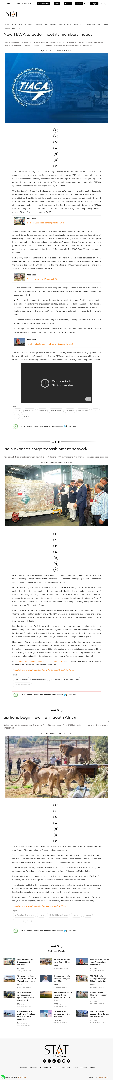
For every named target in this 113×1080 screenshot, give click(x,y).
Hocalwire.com (103, 1077)
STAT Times (20, 968)
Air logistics (42, 411)
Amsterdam (18, 921)
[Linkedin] (55, 148)
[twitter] (88, 3)
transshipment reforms (39, 679)
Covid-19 (95, 411)
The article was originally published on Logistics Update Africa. (39, 906)
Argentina (88, 915)
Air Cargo (15, 28)
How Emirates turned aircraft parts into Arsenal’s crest (50, 344)
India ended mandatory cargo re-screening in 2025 (40, 661)
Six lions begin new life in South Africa (43, 279)
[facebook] (84, 3)
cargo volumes (55, 679)
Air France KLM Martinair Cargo (24, 915)
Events (57, 4)
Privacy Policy (64, 1068)
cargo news (70, 411)
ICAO (16, 416)
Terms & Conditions (79, 1068)
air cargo (25, 679)
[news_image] (9, 961)
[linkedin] (54, 1061)
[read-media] (19, 223)
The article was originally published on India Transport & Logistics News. (43, 670)
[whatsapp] (55, 142)
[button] (56, 39)
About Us (23, 1068)
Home (7, 24)
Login (94, 4)
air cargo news (29, 411)
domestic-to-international (22, 685)
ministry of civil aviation (71, 679)
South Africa (76, 915)
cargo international (56, 411)
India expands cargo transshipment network (45, 223)
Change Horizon (83, 411)
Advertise (33, 1068)
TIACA (25, 416)
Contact (53, 1068)
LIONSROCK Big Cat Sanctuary (58, 915)
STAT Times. (22, 1077)
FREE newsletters (43, 4)
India (16, 679)
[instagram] (59, 1061)
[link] (55, 166)
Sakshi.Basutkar (22, 1023)
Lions (28, 921)
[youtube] (63, 1061)
